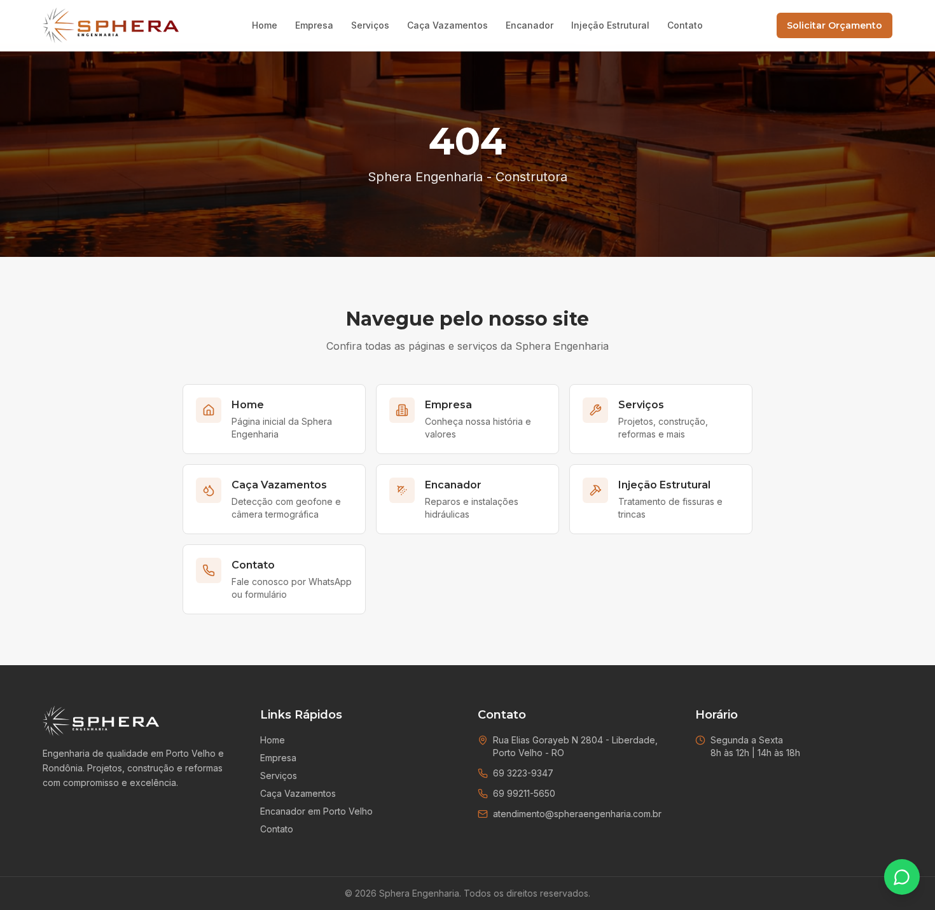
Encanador (529, 25)
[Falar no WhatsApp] (902, 877)
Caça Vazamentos (447, 25)
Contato (685, 25)
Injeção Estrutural (610, 25)
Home (264, 25)
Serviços (370, 25)
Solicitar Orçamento (834, 25)
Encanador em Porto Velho (316, 811)
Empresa (314, 25)
